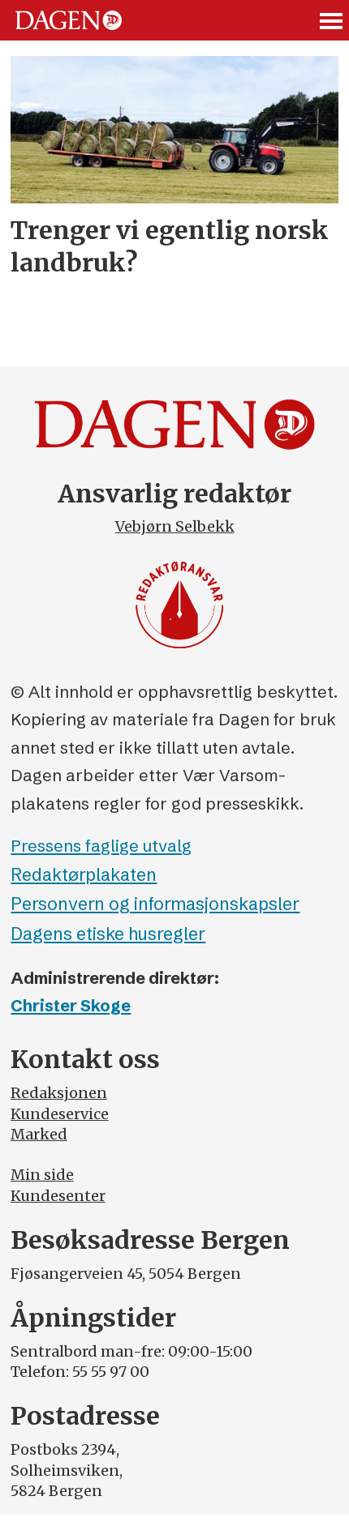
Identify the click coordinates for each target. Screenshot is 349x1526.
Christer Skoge (71, 1005)
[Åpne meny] (332, 21)
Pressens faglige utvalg (101, 846)
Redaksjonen (59, 1093)
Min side (42, 1174)
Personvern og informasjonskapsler (155, 904)
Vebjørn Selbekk (175, 526)
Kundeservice (60, 1114)
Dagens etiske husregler (108, 934)
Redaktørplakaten (84, 875)
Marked (39, 1134)
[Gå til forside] (68, 20)
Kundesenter (58, 1195)
